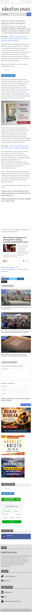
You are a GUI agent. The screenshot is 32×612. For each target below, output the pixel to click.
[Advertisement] (16, 216)
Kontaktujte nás (8, 592)
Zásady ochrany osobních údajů (12, 601)
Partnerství (7, 580)
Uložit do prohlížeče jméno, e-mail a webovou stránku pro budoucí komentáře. (15, 399)
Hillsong (19, 269)
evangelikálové (11, 269)
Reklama (4, 571)
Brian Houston (10, 267)
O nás (4, 547)
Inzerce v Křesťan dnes (10, 576)
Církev (3, 291)
